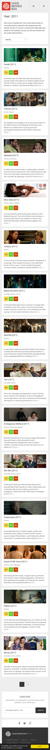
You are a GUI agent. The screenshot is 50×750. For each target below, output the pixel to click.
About (24, 740)
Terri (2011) (9, 379)
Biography (19, 427)
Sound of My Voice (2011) (15, 561)
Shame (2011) (10, 606)
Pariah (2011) (10, 64)
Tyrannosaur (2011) (12, 517)
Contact (33, 740)
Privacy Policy (12, 743)
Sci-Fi (18, 294)
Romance (13, 159)
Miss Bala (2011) (11, 200)
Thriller (16, 203)
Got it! (40, 746)
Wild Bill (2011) (11, 335)
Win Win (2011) (10, 470)
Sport (18, 474)
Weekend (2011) (11, 155)
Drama (6, 68)
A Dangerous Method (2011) (16, 424)
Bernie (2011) (10, 652)
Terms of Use (26, 743)
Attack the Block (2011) (14, 291)
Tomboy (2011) (10, 246)
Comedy (7, 294)
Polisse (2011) (10, 109)
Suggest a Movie (12, 740)
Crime (6, 112)
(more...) (40, 85)
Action (13, 294)
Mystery (17, 565)
